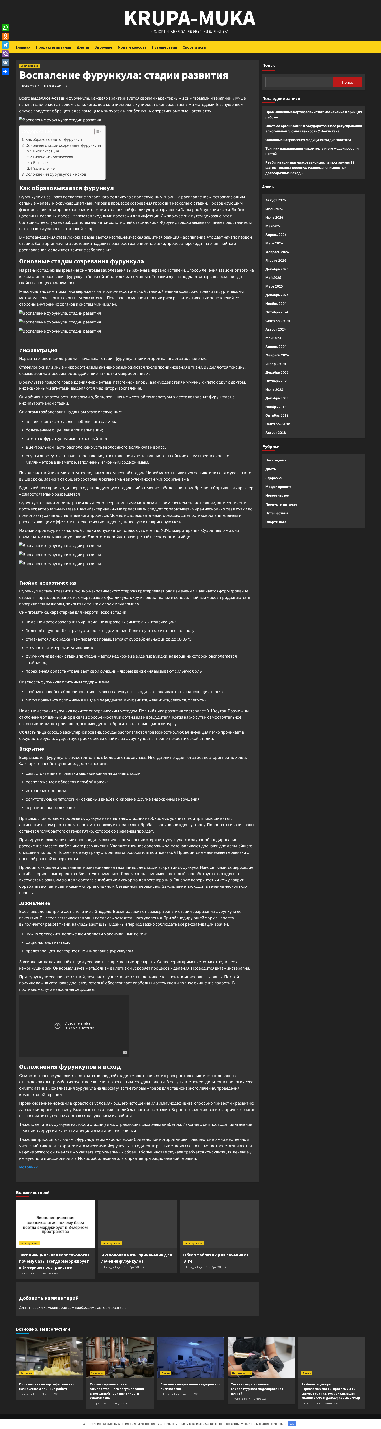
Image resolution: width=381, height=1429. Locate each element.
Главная (23, 47)
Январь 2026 (275, 260)
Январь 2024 (275, 364)
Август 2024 (275, 329)
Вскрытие (41, 162)
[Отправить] (5, 71)
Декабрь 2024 (277, 295)
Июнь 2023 (274, 389)
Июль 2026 (274, 209)
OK (292, 1423)
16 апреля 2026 (50, 1273)
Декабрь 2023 (277, 372)
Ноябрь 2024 (275, 303)
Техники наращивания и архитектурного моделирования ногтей (312, 151)
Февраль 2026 (277, 252)
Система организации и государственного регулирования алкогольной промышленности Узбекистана (313, 128)
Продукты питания (53, 47)
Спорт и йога (194, 47)
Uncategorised (29, 65)
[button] (96, 132)
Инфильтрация (46, 151)
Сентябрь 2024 (277, 321)
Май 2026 (273, 226)
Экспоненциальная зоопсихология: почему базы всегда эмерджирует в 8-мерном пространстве (55, 1261)
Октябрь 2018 (276, 415)
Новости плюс (277, 495)
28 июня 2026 (331, 1403)
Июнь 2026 (274, 217)
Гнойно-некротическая (53, 157)
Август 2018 (275, 432)
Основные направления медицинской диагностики (308, 140)
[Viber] (5, 53)
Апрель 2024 (275, 346)
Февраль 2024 (277, 355)
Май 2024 (273, 338)
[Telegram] (5, 45)
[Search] (362, 47)
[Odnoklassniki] (5, 36)
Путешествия (164, 47)
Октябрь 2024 (276, 312)
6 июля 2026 (260, 1398)
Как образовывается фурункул (53, 139)
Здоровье (103, 47)
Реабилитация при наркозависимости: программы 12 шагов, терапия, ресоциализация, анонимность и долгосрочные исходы (309, 167)
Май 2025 (273, 278)
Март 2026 (274, 243)
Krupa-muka (189, 17)
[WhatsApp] (5, 27)
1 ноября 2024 (52, 85)
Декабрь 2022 (277, 398)
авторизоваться (111, 1307)
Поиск (268, 65)
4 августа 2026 (190, 1394)
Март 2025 (274, 286)
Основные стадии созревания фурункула (63, 145)
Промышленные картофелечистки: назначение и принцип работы (313, 114)
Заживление (44, 168)
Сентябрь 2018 (277, 424)
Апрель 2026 (275, 235)
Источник (28, 1166)
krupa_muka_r (30, 85)
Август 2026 (275, 200)
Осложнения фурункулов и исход (55, 174)
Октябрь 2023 (276, 381)
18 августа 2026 (50, 1394)
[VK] (5, 62)
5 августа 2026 (120, 1403)
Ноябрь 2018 (275, 407)
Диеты (83, 47)
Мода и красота (132, 47)
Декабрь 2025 (277, 269)
